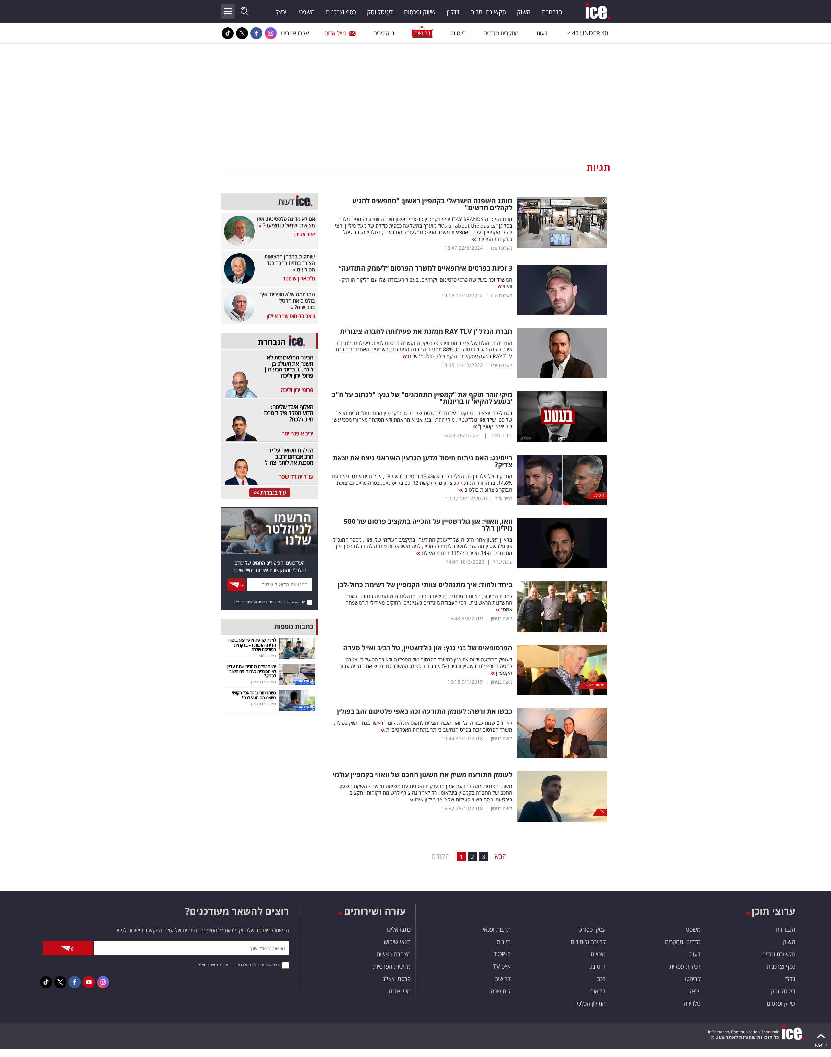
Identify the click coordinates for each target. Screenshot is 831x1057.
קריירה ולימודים (588, 942)
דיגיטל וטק (380, 12)
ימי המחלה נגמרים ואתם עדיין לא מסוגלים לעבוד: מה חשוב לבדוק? (251, 671)
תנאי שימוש (397, 942)
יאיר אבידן (304, 234)
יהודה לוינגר (501, 435)
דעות (542, 33)
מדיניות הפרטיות (392, 966)
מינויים (598, 954)
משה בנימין (501, 618)
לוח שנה (501, 991)
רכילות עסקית (685, 966)
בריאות (598, 991)
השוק (524, 12)
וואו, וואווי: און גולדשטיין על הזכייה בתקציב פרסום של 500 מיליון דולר (428, 525)
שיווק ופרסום (420, 12)
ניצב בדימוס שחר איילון (291, 316)
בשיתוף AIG (267, 655)
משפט (307, 12)
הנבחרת (552, 12)
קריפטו (693, 979)
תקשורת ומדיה (488, 12)
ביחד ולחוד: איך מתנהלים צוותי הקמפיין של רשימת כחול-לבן (425, 584)
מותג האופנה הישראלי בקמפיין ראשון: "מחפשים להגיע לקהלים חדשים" (432, 204)
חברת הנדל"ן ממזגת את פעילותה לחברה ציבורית (426, 331)
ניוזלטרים (383, 33)
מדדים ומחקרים (683, 942)
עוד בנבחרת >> (269, 492)
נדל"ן (453, 12)
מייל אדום (335, 33)
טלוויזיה (692, 1003)
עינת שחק (502, 562)
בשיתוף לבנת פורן (263, 681)
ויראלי (281, 12)
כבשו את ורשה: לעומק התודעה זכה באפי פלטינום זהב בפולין (424, 711)
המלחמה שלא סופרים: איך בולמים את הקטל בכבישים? (287, 301)
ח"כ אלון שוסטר (299, 278)
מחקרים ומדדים (501, 33)
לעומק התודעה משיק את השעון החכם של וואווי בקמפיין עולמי (422, 774)
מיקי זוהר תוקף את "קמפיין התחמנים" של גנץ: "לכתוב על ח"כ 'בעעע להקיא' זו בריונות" (422, 398)
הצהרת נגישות (394, 954)
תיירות (504, 942)
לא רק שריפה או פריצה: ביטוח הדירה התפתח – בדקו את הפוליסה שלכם (252, 644)
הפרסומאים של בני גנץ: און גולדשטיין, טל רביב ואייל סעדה (427, 648)
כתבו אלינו (399, 929)
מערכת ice (501, 248)
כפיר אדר (503, 498)
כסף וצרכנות (341, 12)
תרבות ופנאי (497, 929)
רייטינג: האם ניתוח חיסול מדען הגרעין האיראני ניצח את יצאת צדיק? (422, 461)
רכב (601, 979)
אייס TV (502, 966)
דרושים (502, 979)
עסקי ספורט (592, 929)
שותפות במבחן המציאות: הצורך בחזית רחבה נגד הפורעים (289, 263)
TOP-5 (502, 954)
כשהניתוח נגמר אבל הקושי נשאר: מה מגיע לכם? (254, 695)
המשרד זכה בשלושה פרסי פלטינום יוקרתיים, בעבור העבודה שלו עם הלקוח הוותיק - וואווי (425, 283)
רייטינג (458, 33)
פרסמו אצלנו (396, 979)
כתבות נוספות (293, 626)
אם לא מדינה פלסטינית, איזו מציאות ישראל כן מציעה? (286, 222)
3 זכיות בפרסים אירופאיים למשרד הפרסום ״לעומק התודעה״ (425, 268)
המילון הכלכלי (590, 1003)
